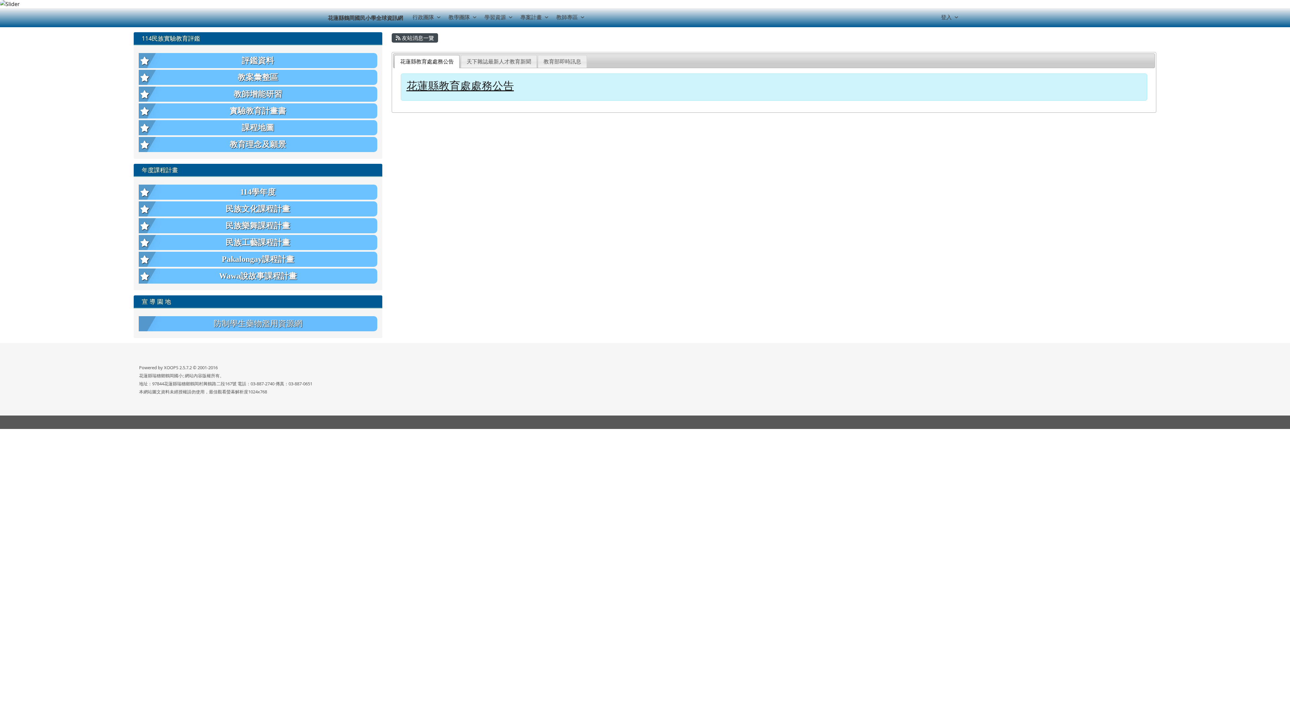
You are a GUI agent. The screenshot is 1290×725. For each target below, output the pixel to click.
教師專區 (567, 17)
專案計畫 (531, 17)
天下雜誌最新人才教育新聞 (499, 61)
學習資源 (495, 17)
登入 (946, 17)
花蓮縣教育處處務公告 (427, 61)
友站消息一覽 (417, 38)
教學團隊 (459, 17)
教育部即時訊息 (562, 61)
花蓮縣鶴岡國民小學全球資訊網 (365, 17)
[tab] (427, 61)
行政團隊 (423, 17)
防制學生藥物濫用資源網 (258, 323)
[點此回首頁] (645, 4)
